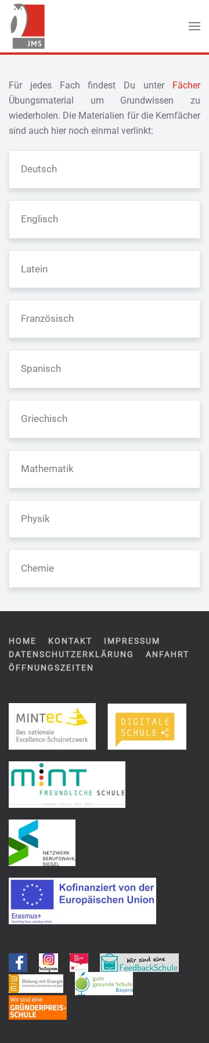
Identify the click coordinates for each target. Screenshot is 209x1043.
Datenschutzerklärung (71, 654)
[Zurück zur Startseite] (27, 26)
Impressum (132, 640)
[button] (194, 26)
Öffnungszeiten (51, 667)
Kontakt (70, 640)
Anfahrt (167, 654)
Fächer (186, 85)
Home (23, 640)
